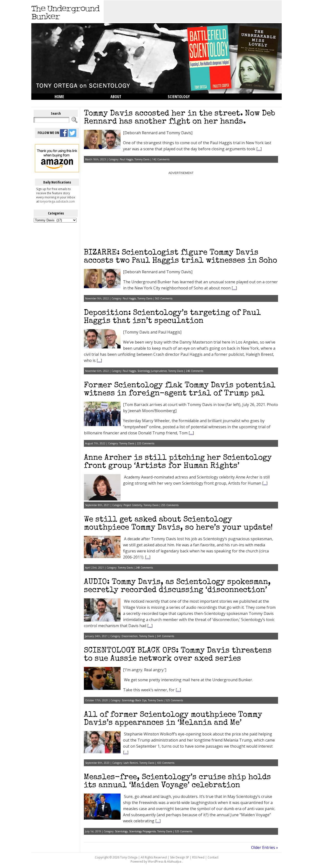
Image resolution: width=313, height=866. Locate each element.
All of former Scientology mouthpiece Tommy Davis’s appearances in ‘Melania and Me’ (173, 719)
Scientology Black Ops (134, 700)
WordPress (155, 861)
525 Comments (174, 700)
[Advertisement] (193, 11)
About (116, 96)
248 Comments (144, 567)
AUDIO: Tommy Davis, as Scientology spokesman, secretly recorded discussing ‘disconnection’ (177, 586)
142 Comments (160, 159)
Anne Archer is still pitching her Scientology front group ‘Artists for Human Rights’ (178, 462)
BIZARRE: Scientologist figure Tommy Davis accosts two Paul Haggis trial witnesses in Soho (180, 257)
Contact (213, 857)
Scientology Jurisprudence (152, 371)
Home (59, 96)
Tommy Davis (141, 159)
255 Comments (170, 505)
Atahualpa (174, 861)
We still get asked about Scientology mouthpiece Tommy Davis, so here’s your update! (178, 524)
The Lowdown (67, 103)
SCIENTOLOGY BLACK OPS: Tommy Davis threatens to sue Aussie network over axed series (178, 655)
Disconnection (130, 636)
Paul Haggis (126, 159)
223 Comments (145, 443)
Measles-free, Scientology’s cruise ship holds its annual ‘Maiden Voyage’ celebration (177, 782)
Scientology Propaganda (142, 831)
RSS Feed (198, 857)
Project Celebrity (132, 505)
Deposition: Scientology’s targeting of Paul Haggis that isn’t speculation (172, 317)
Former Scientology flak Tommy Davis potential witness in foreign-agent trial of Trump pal (180, 390)
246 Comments (194, 371)
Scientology (179, 96)
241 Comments (165, 636)
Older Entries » (264, 847)
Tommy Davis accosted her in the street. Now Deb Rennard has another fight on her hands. (179, 118)
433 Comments (165, 762)
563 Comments (163, 298)
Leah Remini (130, 762)
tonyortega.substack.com (57, 201)
